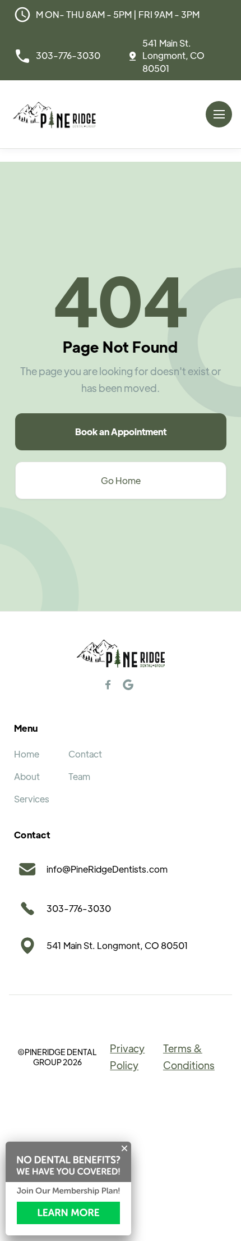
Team (79, 776)
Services (31, 799)
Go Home (121, 480)
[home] (54, 114)
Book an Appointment (120, 431)
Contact (85, 754)
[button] (219, 114)
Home (26, 754)
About (27, 776)
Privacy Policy (127, 1056)
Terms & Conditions (189, 1056)
